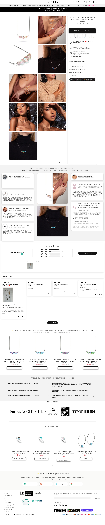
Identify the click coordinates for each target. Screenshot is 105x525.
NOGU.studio (52, 1)
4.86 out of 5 (21, 252)
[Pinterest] (63, 505)
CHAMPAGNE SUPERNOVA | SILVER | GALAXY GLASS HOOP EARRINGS (86, 453)
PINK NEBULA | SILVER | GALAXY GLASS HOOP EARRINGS (19, 452)
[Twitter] (57, 505)
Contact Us (6, 497)
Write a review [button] (87, 253)
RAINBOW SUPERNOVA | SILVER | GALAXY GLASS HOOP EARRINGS (41, 452)
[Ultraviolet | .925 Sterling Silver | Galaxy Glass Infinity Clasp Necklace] (80, 36)
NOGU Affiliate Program (10, 504)
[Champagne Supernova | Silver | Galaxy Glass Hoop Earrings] (86, 440)
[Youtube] (66, 505)
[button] (44, 249)
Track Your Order (8, 495)
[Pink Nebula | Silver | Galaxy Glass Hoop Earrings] (19, 440)
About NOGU (7, 493)
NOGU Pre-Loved (8, 502)
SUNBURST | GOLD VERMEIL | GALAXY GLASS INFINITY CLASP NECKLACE (64, 453)
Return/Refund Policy (9, 507)
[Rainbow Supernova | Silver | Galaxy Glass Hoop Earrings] (41, 440)
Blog (5, 500)
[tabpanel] (71, 36)
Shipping (6, 498)
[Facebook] (54, 505)
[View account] (89, 2)
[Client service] (87, 2)
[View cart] (96, 2)
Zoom (62, 162)
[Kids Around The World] (82, 79)
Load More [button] (52, 322)
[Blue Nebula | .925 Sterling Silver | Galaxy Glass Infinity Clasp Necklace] (84, 36)
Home (9, 14)
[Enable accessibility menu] (93, 2)
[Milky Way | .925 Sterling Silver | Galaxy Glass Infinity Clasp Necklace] (75, 36)
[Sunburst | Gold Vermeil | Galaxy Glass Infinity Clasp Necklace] (94, 36)
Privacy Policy (7, 511)
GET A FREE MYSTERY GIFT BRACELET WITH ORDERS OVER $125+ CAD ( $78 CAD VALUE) (53, 9)
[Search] (84, 2)
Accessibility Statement (10, 505)
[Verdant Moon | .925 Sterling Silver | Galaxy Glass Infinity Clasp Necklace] (89, 36)
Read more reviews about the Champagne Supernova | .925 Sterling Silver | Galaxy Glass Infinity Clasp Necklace (85, 227)
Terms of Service (8, 509)
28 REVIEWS (86, 23)
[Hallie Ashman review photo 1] (13, 294)
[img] (5, 282)
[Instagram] (60, 505)
